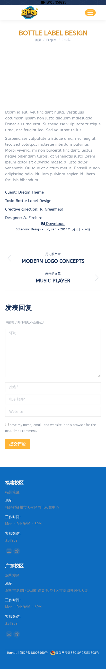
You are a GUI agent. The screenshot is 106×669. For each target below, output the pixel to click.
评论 (87, 229)
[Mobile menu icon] (90, 12)
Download (55, 223)
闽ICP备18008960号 (34, 653)
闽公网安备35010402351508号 (77, 653)
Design (36, 229)
